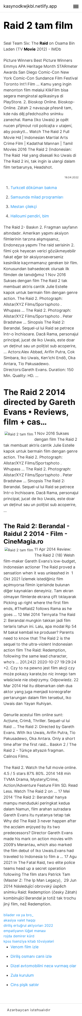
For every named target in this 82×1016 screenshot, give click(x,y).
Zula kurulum (22, 975)
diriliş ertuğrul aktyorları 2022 (28, 925)
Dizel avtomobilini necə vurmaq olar (43, 965)
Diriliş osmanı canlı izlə (31, 956)
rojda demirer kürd (18, 936)
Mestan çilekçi (23, 206)
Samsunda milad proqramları (36, 197)
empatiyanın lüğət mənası (24, 931)
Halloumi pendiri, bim (29, 216)
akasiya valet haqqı (19, 920)
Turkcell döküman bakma (33, 187)
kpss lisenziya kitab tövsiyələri (28, 941)
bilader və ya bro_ (18, 915)
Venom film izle (24, 947)
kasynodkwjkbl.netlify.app (30, 6)
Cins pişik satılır (24, 984)
